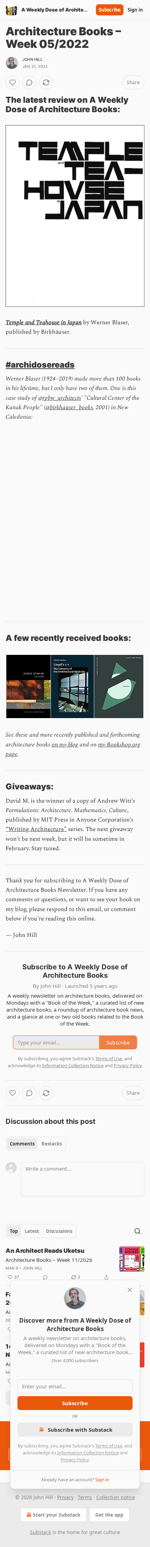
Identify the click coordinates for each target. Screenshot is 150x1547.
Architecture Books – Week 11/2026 (49, 1259)
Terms (85, 1497)
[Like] (13, 82)
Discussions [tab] (59, 1231)
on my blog (65, 744)
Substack (40, 1532)
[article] (75, 1263)
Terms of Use (108, 1446)
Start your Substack (57, 1514)
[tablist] (36, 1144)
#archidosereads (40, 365)
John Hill (32, 59)
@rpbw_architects (59, 398)
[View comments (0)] (29, 82)
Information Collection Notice (88, 1453)
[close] (129, 1289)
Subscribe (110, 10)
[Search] (137, 1231)
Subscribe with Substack (80, 1429)
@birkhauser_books (69, 407)
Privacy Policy (75, 1459)
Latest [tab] (32, 1231)
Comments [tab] (22, 1144)
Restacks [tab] (52, 1144)
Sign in (135, 10)
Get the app (109, 1514)
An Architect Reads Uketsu (45, 1250)
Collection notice (115, 1497)
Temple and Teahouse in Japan (44, 322)
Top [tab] (14, 1231)
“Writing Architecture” (36, 829)
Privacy (65, 1497)
